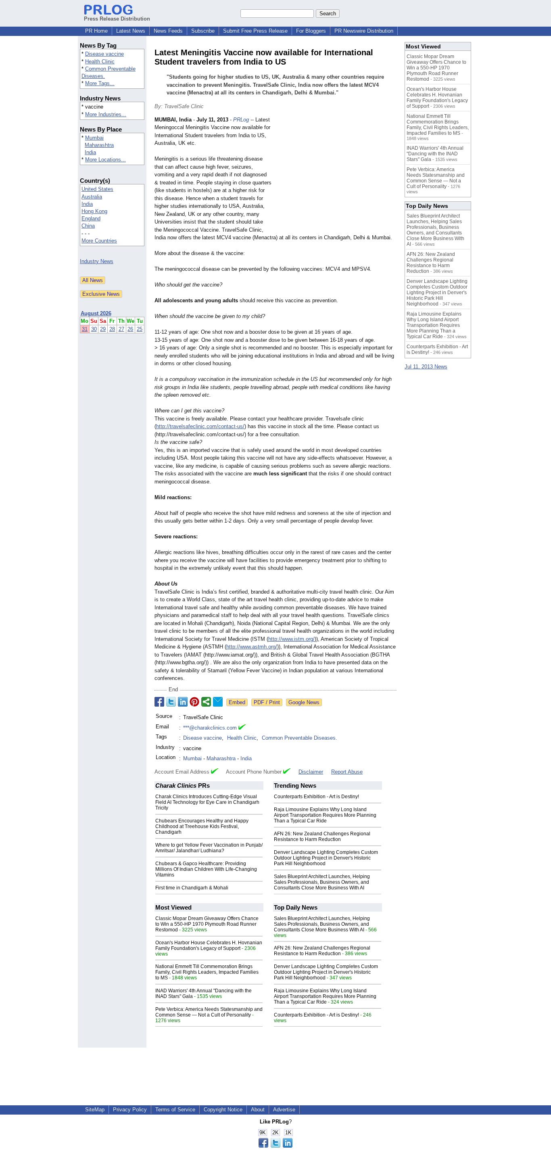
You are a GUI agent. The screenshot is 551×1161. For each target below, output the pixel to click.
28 (112, 329)
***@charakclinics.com (210, 728)
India (90, 152)
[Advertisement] (336, 175)
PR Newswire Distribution (363, 31)
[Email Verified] (242, 728)
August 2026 (96, 313)
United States (97, 189)
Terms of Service (175, 1110)
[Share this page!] (275, 1146)
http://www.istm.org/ (291, 639)
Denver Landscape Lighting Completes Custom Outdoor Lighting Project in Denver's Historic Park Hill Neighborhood (326, 857)
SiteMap (94, 1110)
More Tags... (100, 83)
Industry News (96, 261)
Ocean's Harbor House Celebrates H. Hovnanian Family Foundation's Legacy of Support (208, 945)
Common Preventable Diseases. (299, 738)
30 (94, 329)
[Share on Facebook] (159, 702)
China (88, 226)
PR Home (96, 31)
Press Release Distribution (117, 19)
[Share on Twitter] (171, 702)
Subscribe (203, 31)
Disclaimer (310, 772)
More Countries (99, 241)
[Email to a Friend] (218, 702)
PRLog (241, 120)
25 (139, 329)
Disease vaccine (104, 54)
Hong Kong (94, 211)
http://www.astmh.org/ (251, 647)
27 (121, 329)
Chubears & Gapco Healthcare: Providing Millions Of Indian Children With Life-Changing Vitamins (206, 869)
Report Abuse (347, 772)
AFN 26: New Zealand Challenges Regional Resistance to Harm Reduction (322, 836)
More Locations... (105, 160)
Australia (91, 197)
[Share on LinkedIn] (183, 702)
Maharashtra (99, 145)
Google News (303, 702)
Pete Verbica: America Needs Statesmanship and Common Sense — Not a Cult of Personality (209, 1012)
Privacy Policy (130, 1110)
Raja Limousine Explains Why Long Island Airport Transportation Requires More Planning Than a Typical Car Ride (325, 815)
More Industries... (105, 114)
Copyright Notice (223, 1110)
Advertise (284, 1110)
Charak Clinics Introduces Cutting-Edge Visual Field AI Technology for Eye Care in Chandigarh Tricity (207, 802)
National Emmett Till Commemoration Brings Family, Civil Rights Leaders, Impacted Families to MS (207, 972)
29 (103, 329)
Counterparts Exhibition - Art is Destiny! (316, 796)
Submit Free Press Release (255, 31)
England (90, 218)
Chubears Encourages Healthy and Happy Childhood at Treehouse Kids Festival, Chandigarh (201, 826)
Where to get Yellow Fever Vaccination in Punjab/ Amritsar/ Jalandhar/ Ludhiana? (209, 847)
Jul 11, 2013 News (426, 367)
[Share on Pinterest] (194, 702)
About (258, 1110)
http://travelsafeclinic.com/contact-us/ (200, 426)
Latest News (130, 31)
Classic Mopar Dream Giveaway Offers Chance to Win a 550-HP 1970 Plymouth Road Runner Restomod (207, 924)
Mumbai (94, 138)
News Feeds (168, 31)
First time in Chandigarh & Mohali (191, 888)
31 (85, 329)
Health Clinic (100, 62)
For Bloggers (311, 31)
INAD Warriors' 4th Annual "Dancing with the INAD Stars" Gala (435, 153)
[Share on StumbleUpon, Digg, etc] (206, 702)
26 (130, 329)
